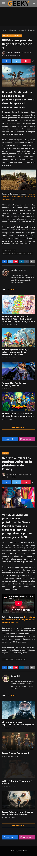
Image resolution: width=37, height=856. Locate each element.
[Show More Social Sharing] (33, 61)
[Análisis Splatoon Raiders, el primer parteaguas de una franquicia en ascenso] (18, 337)
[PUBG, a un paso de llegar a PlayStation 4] (18, 76)
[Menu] (3, 3)
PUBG (30, 253)
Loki (11, 659)
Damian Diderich (14, 52)
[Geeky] (18, 3)
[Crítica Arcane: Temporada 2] (18, 741)
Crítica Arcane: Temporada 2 (15, 753)
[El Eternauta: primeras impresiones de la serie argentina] (18, 710)
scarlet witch (20, 659)
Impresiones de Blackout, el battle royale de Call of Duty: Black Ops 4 (18, 620)
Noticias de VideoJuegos (12, 35)
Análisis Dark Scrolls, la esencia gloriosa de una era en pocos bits (18, 415)
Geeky (25, 851)
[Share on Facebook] (6, 61)
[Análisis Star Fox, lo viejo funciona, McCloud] (18, 371)
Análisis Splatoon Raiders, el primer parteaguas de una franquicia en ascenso (15, 352)
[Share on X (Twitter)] (16, 61)
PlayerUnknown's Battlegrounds (14, 253)
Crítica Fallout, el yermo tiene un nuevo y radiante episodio (17, 813)
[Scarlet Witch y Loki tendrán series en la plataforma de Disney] (18, 497)
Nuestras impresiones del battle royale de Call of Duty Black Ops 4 (18, 197)
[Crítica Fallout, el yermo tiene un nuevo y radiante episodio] (18, 800)
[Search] (34, 3)
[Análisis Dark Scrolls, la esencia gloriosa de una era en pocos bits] (18, 401)
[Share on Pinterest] (26, 61)
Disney (5, 659)
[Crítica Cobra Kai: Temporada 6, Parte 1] (18, 769)
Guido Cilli (12, 474)
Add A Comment (18, 427)
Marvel (5, 453)
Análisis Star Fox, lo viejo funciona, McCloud (14, 384)
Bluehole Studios (9, 250)
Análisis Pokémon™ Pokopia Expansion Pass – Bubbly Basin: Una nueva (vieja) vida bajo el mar (18, 319)
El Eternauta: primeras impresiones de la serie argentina (18, 723)
